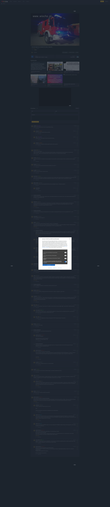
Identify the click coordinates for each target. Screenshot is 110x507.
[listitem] (55, 250)
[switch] (66, 252)
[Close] (70, 239)
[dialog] (55, 253)
